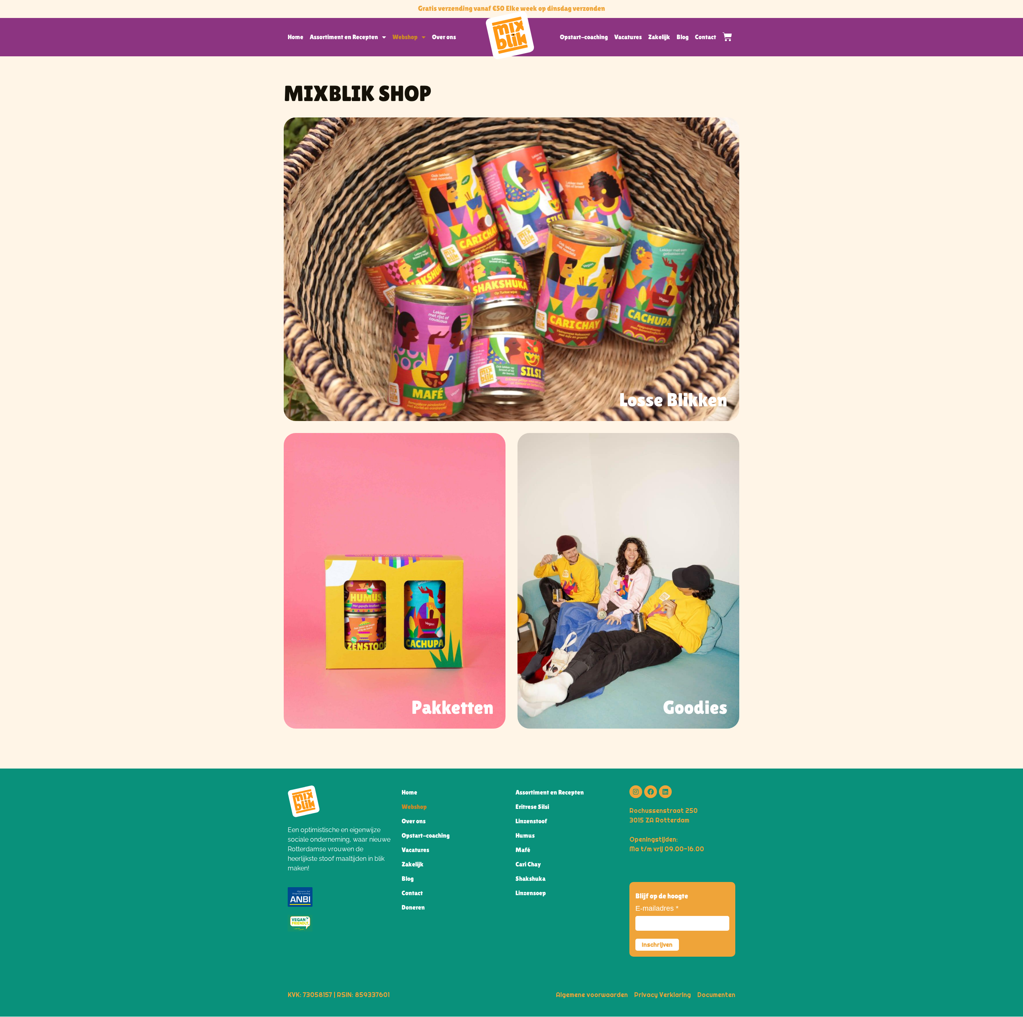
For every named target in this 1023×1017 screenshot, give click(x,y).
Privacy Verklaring (662, 995)
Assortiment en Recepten (344, 37)
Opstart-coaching (584, 37)
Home (295, 37)
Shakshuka (530, 878)
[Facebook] (650, 791)
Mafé (522, 850)
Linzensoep (530, 893)
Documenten (716, 995)
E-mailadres (657, 908)
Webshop (405, 37)
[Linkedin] (665, 791)
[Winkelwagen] (724, 37)
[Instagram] (635, 791)
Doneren (413, 907)
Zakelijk (659, 37)
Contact (705, 37)
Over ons (444, 37)
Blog (683, 37)
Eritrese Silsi (532, 806)
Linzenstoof (531, 821)
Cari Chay (528, 864)
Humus (525, 835)
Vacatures (628, 37)
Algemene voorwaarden (592, 995)
